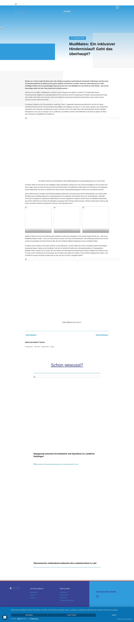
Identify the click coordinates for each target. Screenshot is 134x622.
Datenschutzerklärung (127, 619)
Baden (43, 4)
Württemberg (54, 4)
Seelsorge (67, 4)
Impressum (63, 592)
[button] (28, 347)
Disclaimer (63, 597)
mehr (114, 615)
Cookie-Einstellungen (67, 600)
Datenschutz (64, 595)
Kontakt (67, 11)
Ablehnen (29, 615)
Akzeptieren (71, 615)
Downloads (88, 4)
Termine (77, 4)
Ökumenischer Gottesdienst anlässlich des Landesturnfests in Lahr (65, 563)
